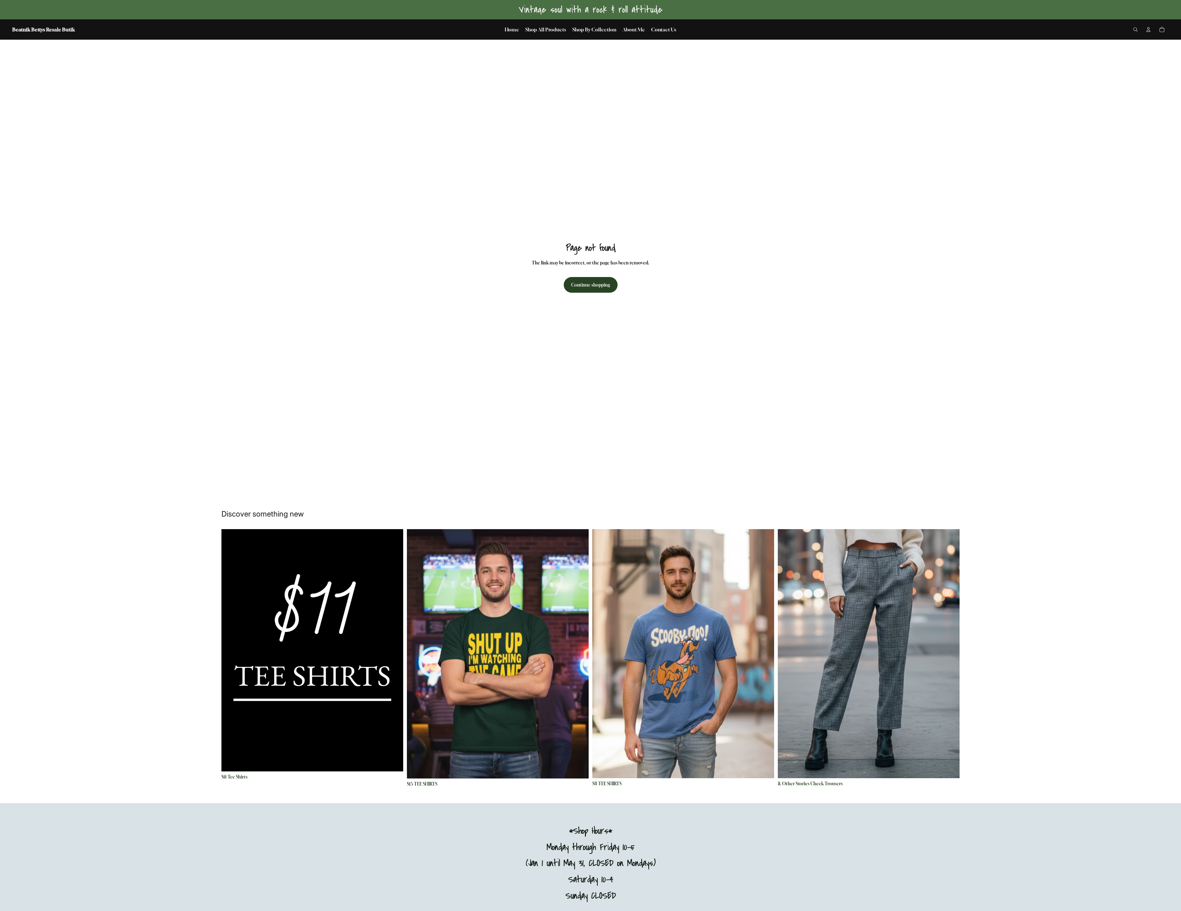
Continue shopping (590, 284)
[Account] (1148, 29)
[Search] (1135, 29)
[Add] (950, 768)
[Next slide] (394, 650)
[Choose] (393, 761)
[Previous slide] (230, 650)
